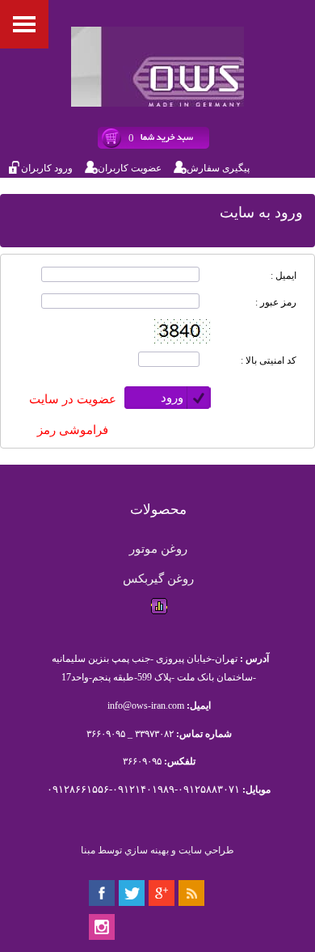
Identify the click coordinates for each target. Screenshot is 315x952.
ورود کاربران (47, 168)
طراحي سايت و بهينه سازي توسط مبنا (157, 850)
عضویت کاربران (130, 168)
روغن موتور (158, 548)
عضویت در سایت (72, 399)
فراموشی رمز (72, 429)
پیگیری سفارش (218, 168)
